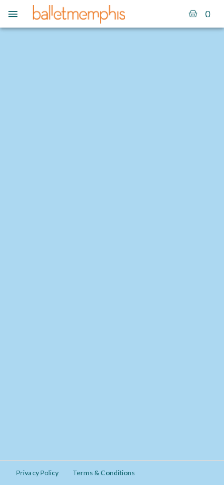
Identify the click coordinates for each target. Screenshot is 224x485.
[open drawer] (13, 14)
